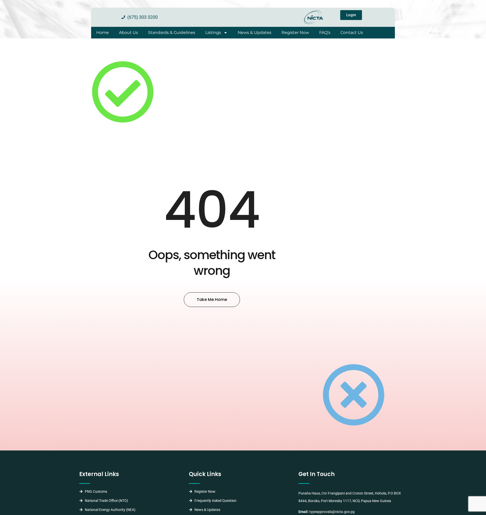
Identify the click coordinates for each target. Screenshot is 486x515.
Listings (213, 32)
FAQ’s (324, 32)
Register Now (295, 32)
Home (102, 32)
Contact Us (351, 32)
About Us (128, 32)
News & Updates (254, 32)
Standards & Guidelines (171, 32)
